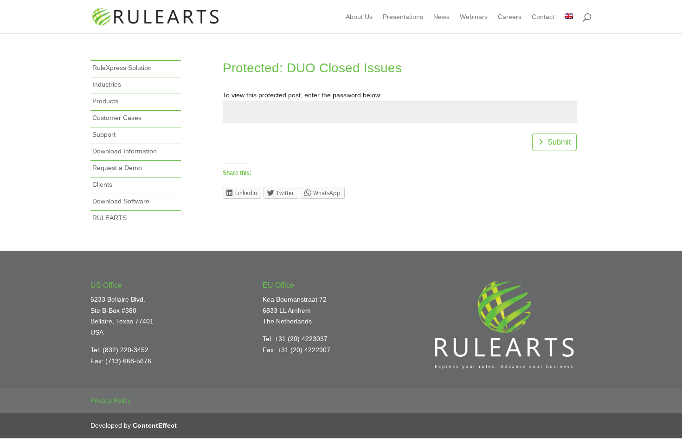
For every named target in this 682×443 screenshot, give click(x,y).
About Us (359, 16)
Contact (543, 16)
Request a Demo (117, 167)
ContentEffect (155, 425)
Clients (102, 184)
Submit (559, 142)
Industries (106, 84)
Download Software (120, 201)
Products (105, 101)
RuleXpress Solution (122, 67)
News (441, 16)
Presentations (403, 16)
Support (104, 134)
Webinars (474, 16)
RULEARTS (109, 218)
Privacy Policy (110, 400)
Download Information (124, 151)
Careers (509, 16)
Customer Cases (117, 117)
